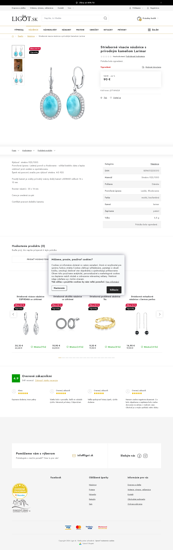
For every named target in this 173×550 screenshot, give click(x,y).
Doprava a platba (18, 8)
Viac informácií (112, 281)
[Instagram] (145, 456)
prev (13, 314)
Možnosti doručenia (153, 67)
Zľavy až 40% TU (87, 2)
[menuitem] (19, 30)
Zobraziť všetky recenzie (46, 380)
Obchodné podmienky (136, 499)
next (160, 314)
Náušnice (155, 164)
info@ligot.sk (85, 455)
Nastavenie (59, 288)
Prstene (92, 489)
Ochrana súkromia (135, 504)
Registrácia (154, 8)
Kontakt (61, 8)
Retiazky (92, 499)
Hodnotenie (27, 150)
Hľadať (105, 18)
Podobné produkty (45, 150)
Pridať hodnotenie (38, 259)
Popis (14, 150)
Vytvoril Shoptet (88, 543)
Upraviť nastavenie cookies (104, 541)
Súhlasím (114, 289)
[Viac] (153, 30)
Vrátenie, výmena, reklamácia (41, 8)
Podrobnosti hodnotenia (135, 56)
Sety (90, 504)
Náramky (92, 494)
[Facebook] (139, 456)
